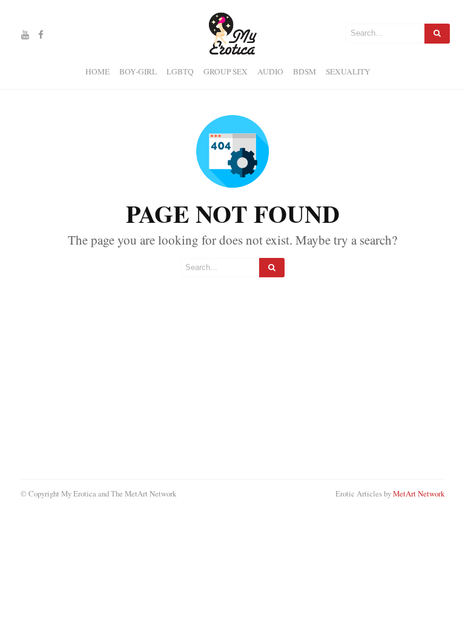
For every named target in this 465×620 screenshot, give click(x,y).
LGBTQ (180, 71)
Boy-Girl (138, 71)
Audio (270, 71)
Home (97, 71)
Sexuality (348, 71)
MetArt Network (418, 493)
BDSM (304, 71)
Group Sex (225, 71)
